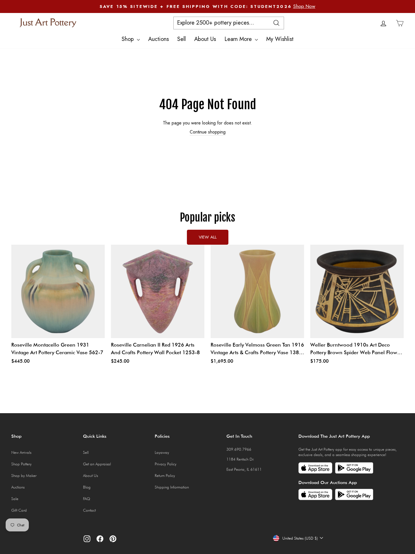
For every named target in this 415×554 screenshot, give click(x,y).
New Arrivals (21, 452)
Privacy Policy (165, 464)
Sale (14, 498)
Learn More (239, 39)
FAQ (86, 498)
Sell (181, 39)
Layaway (162, 452)
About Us (205, 39)
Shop (129, 39)
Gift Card (19, 510)
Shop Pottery (21, 464)
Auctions (158, 39)
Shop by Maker (23, 475)
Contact (89, 510)
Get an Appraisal (97, 464)
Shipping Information (172, 487)
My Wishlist (280, 39)
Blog (87, 487)
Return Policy (165, 475)
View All (208, 237)
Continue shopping (208, 132)
